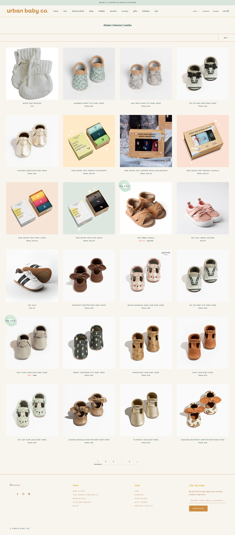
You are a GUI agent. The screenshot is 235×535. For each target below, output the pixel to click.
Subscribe (198, 508)
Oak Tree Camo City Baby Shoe (146, 103)
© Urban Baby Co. (20, 528)
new (65, 11)
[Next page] (137, 461)
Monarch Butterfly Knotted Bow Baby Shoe (202, 440)
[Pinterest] (29, 493)
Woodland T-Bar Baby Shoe (146, 372)
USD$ (195, 11)
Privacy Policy (144, 506)
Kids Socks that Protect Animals (203, 171)
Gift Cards (141, 502)
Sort (225, 37)
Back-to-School (78, 11)
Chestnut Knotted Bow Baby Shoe (89, 305)
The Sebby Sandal (146, 238)
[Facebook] (17, 493)
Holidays (145, 11)
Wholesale (79, 498)
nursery (125, 11)
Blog (76, 506)
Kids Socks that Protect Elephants (89, 171)
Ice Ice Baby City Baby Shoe (202, 305)
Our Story (79, 491)
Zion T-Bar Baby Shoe (203, 372)
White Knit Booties (32, 103)
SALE (156, 11)
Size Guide (141, 498)
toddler (102, 11)
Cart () (226, 11)
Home (56, 11)
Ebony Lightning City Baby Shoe (89, 372)
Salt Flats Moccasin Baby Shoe (32, 372)
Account (206, 11)
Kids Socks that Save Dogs (89, 238)
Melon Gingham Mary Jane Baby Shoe (146, 305)
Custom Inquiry (82, 502)
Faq (137, 491)
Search (216, 11)
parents (113, 11)
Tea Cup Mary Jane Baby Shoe (32, 440)
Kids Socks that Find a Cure (32, 238)
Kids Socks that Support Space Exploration (146, 171)
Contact (140, 495)
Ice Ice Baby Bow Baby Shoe (203, 103)
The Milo (32, 305)
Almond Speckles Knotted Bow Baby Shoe (89, 440)
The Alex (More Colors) (203, 238)
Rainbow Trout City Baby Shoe (89, 103)
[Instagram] (23, 493)
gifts (135, 11)
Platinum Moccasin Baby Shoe (32, 171)
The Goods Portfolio (86, 495)
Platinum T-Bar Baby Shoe (145, 440)
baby (91, 11)
